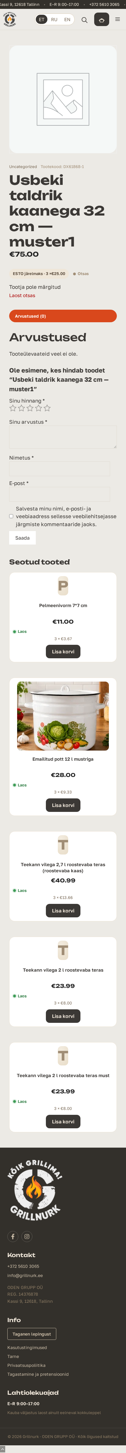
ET (41, 19)
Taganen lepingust (32, 1333)
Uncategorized (23, 166)
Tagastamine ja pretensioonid (38, 1374)
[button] (84, 19)
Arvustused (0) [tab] (30, 316)
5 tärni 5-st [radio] (47, 408)
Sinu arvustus (28, 422)
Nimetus (21, 457)
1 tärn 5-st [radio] (13, 408)
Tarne (13, 1356)
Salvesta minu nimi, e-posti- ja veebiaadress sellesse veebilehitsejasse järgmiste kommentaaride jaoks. (66, 516)
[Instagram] (26, 1236)
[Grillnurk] (10, 19)
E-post (19, 483)
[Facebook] (12, 1236)
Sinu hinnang (27, 400)
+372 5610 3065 (104, 4)
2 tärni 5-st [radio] (21, 408)
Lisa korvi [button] (63, 651)
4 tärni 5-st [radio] (38, 408)
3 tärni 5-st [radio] (30, 408)
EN (67, 19)
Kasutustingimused (27, 1347)
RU (54, 19)
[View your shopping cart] (101, 19)
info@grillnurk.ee (25, 1275)
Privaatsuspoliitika (26, 1365)
